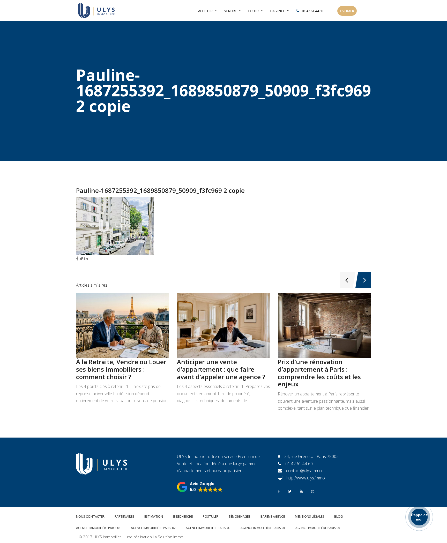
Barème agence (272, 516)
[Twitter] (289, 491)
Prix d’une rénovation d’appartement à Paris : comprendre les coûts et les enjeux (319, 372)
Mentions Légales (309, 516)
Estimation (153, 516)
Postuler (210, 516)
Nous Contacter (90, 516)
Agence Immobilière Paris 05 (317, 528)
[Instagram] (312, 491)
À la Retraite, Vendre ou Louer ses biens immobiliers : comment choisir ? (121, 369)
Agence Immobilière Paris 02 (153, 528)
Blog (338, 516)
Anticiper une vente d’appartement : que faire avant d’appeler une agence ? (221, 369)
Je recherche (183, 516)
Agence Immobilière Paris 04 (263, 528)
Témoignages (239, 516)
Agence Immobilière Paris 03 (208, 528)
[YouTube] (301, 491)
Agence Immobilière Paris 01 (98, 528)
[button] (200, 487)
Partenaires (124, 516)
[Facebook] (279, 491)
